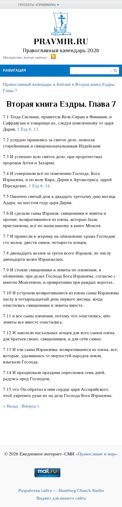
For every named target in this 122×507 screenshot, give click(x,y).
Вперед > (30, 406)
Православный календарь (27, 84)
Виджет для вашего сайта (61, 498)
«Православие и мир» (97, 454)
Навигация (14, 70)
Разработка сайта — (61, 490)
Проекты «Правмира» (37, 4)
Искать (115, 70)
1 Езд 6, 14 (39, 185)
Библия (63, 84)
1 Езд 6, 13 (27, 129)
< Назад (10, 406)
